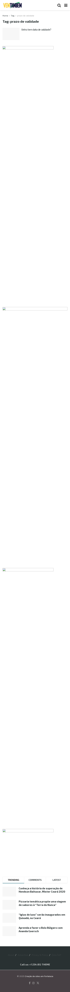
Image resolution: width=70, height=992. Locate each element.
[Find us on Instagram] (33, 983)
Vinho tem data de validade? (36, 29)
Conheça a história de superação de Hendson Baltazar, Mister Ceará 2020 (42, 890)
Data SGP (56, 955)
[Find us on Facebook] (29, 983)
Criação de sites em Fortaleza (39, 976)
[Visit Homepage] (12, 5)
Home (5, 15)
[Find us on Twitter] (38, 983)
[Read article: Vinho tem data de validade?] (11, 34)
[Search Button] (59, 5)
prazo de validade (25, 15)
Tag (12, 15)
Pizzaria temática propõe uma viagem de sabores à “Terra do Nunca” (42, 903)
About (11, 955)
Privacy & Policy (40, 955)
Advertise (23, 955)
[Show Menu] (65, 5)
